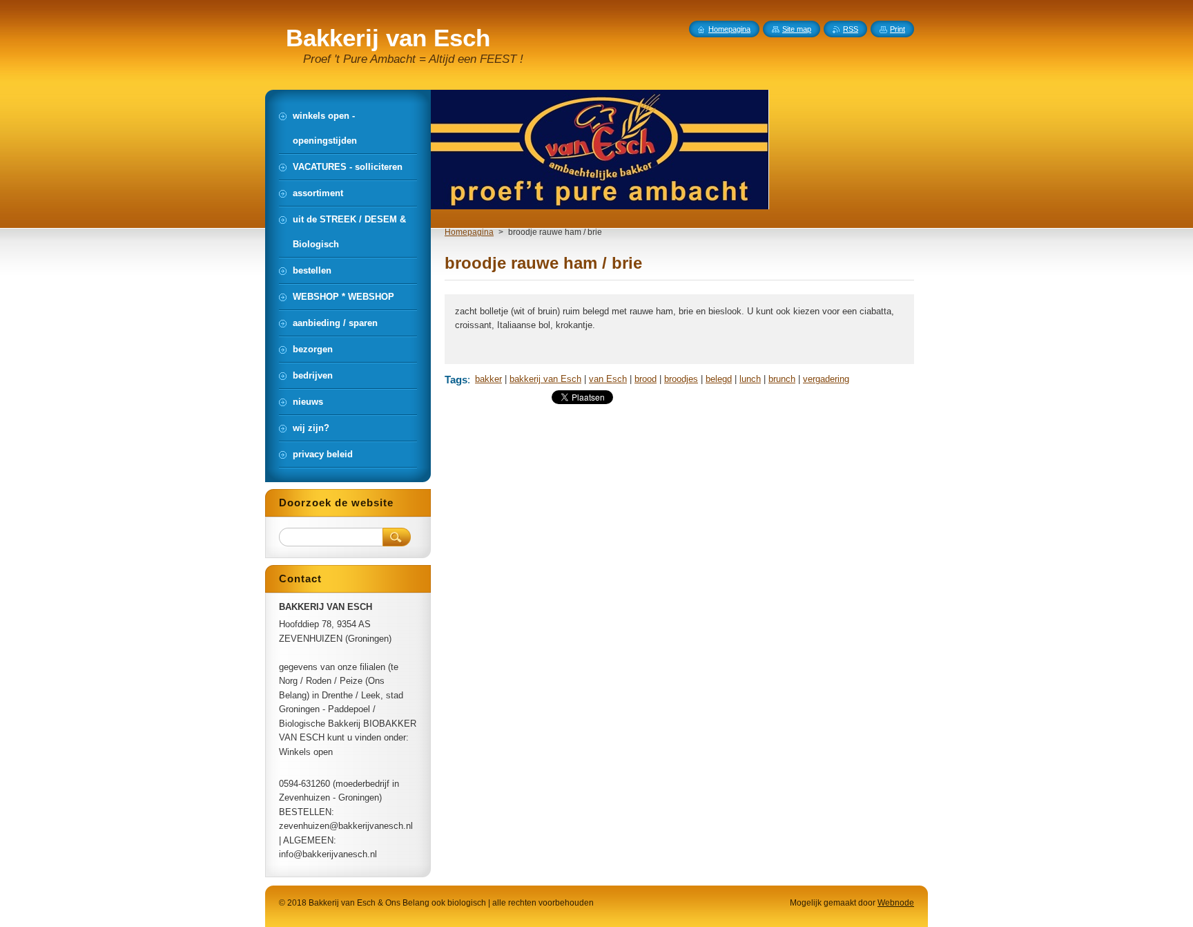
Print (897, 29)
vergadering (826, 379)
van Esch (608, 379)
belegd (719, 379)
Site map (796, 29)
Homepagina (469, 232)
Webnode (895, 903)
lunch (750, 379)
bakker (488, 379)
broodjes (681, 379)
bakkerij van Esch (545, 379)
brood (645, 379)
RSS (850, 29)
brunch (781, 379)
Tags (456, 379)
